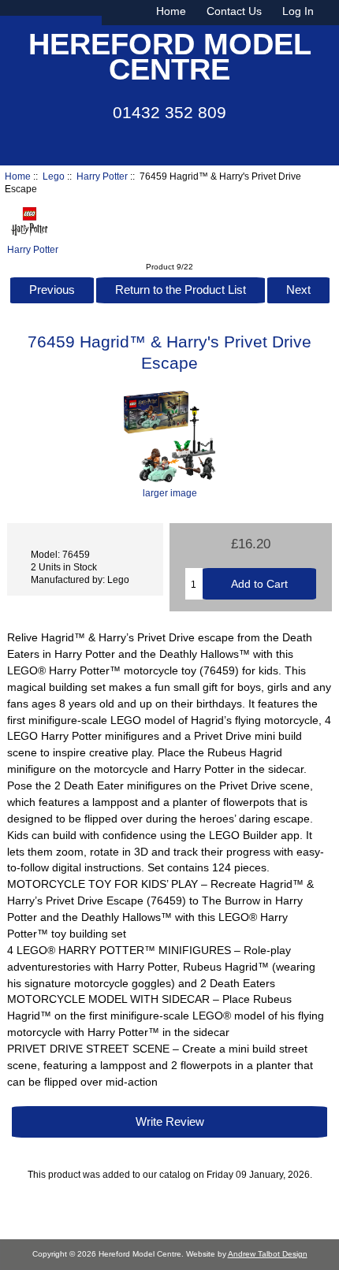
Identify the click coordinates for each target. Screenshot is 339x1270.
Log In (298, 11)
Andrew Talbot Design (267, 1254)
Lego (54, 176)
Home (171, 11)
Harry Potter (102, 176)
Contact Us (234, 11)
